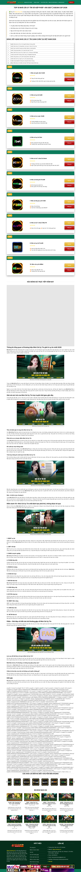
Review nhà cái (61, 2)
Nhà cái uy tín (20, 2)
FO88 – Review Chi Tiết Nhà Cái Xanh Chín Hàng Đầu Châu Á (14, 826)
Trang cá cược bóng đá (53, 2)
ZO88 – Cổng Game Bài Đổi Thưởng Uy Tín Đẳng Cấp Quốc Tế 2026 (31, 826)
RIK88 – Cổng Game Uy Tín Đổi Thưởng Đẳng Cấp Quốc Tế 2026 (66, 804)
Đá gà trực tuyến (44, 2)
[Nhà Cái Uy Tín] (11, 2)
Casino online (36, 2)
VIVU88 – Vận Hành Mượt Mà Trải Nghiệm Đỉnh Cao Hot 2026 (66, 826)
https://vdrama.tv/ (57, 849)
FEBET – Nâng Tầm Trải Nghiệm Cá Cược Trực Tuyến (32, 803)
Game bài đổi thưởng (28, 2)
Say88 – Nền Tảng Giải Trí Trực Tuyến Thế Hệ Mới (14, 803)
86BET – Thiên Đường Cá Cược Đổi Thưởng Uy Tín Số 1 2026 (49, 804)
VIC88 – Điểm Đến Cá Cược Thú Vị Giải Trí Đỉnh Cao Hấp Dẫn (49, 826)
